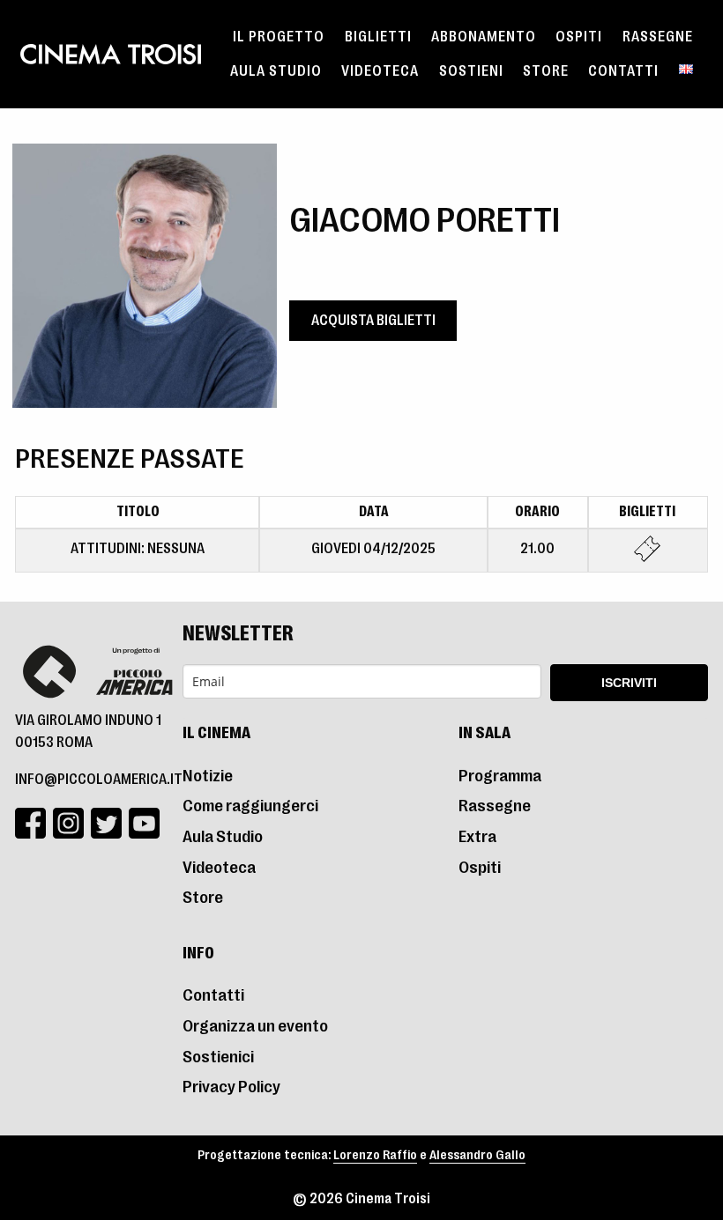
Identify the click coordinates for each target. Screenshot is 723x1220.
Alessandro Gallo (477, 1155)
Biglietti (378, 37)
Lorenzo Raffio (375, 1155)
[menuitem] (278, 37)
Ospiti (578, 37)
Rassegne (657, 37)
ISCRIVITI (629, 683)
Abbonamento (483, 37)
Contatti (623, 71)
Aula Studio (276, 71)
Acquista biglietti (373, 321)
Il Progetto (278, 37)
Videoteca (380, 71)
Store (546, 71)
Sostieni (471, 71)
